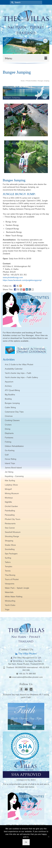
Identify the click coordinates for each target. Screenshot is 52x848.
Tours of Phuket (12, 579)
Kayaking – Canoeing (14, 476)
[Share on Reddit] (21, 289)
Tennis (8, 571)
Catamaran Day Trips (14, 412)
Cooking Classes (12, 420)
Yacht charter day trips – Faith (18, 373)
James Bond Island (13, 467)
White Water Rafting (13, 596)
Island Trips (10, 463)
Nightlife (8, 502)
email (5, 338)
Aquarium (9, 382)
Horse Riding (10, 459)
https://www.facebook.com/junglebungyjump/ (22, 280)
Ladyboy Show (11, 485)
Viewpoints (9, 584)
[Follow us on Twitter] (18, 285)
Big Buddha (10, 394)
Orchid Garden (11, 506)
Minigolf (8, 489)
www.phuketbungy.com (13, 277)
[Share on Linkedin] (27, 289)
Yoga (7, 609)
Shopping (9, 541)
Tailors (8, 562)
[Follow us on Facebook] (15, 285)
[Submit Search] (12, 2)
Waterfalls (9, 592)
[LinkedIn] (31, 689)
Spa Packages (11, 553)
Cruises (8, 425)
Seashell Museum (13, 532)
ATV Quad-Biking (12, 390)
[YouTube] (26, 689)
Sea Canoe (10, 528)
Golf (6, 455)
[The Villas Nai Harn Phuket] (26, 21)
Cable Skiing (10, 407)
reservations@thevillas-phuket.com (27, 677)
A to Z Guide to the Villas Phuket (19, 364)
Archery (8, 386)
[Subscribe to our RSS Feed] (20, 285)
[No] (48, 836)
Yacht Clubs (10, 605)
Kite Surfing (10, 480)
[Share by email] (32, 289)
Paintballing (10, 510)
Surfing (8, 558)
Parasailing (10, 515)
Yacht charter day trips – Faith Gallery (21, 377)
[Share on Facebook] (15, 289)
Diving (7, 429)
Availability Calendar (14, 369)
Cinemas (9, 416)
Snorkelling (10, 549)
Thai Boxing (10, 575)
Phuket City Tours (12, 519)
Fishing (8, 442)
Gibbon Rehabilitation (14, 446)
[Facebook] (21, 689)
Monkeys (9, 498)
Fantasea (9, 437)
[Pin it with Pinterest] (24, 289)
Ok (26, 842)
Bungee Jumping (12, 403)
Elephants (9, 433)
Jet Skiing (9, 472)
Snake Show (10, 545)
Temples (8, 566)
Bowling (8, 399)
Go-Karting (9, 450)
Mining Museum (12, 493)
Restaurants (10, 523)
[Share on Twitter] (18, 289)
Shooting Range (12, 536)
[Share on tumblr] (30, 289)
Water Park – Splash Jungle (17, 588)
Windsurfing (10, 601)
